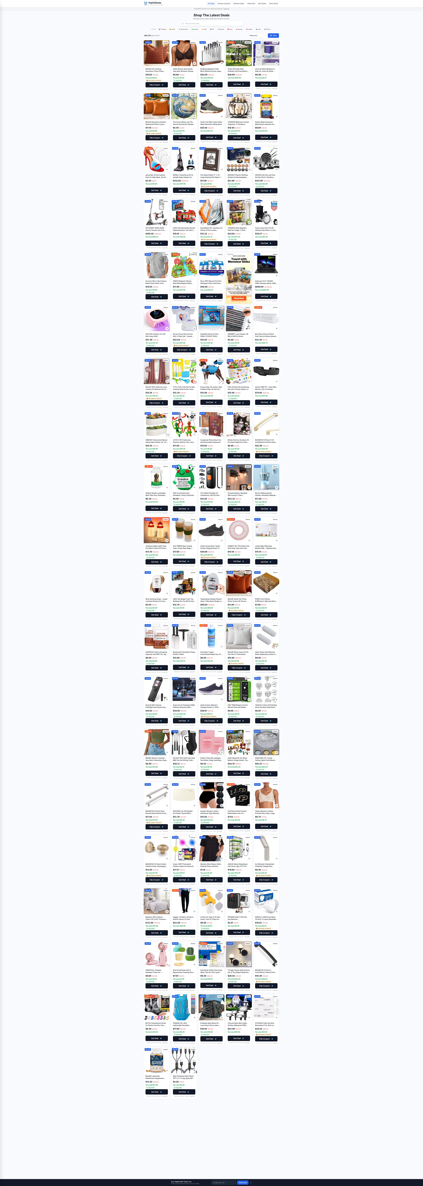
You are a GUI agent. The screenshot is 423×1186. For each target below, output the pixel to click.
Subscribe (243, 1182)
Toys (231, 29)
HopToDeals (154, 2)
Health (250, 29)
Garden (195, 29)
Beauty (240, 29)
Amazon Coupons (224, 3)
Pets (205, 29)
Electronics (184, 29)
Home (173, 29)
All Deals (211, 3)
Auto (259, 29)
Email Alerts (273, 3)
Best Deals (262, 3)
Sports (222, 29)
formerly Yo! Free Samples (154, 5)
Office (268, 29)
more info (226, 8)
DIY (213, 29)
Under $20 (251, 3)
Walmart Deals (239, 3)
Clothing (163, 29)
